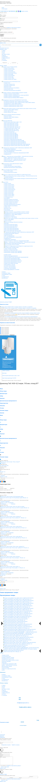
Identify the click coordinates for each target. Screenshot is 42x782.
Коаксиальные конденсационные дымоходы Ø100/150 (15, 143)
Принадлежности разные (9, 215)
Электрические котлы (8, 210)
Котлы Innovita (7, 209)
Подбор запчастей (6, 57)
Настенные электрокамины (9, 265)
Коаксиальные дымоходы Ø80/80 (11, 134)
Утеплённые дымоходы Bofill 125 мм (11, 130)
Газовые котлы (7, 206)
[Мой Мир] (3, 481)
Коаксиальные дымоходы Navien (10, 224)
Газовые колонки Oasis (8, 193)
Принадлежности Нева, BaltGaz (10, 217)
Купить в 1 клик (4, 476)
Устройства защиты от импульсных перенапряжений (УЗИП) (16, 240)
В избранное (3, 503)
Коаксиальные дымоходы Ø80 (10, 133)
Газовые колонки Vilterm (9, 195)
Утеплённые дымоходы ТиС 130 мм (11, 129)
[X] (5, 481)
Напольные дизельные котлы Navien (11, 200)
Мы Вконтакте (5, 278)
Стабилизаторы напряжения (10, 239)
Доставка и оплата (6, 54)
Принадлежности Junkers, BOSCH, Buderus (12, 214)
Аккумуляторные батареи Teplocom (11, 233)
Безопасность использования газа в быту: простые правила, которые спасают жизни (22, 313)
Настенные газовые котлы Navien (11, 201)
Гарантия (4, 55)
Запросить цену (4, 780)
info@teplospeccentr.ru (23, 702)
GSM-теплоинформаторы (9, 235)
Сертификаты (5, 56)
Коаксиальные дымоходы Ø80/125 (11, 138)
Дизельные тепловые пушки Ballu (11, 249)
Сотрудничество (5, 276)
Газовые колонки (5, 655)
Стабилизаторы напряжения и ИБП (9, 663)
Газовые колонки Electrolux (9, 189)
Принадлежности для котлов (8, 658)
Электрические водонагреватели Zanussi (12, 262)
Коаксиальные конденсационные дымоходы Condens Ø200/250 (17, 144)
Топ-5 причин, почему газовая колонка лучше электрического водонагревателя (21, 316)
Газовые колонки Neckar (9, 190)
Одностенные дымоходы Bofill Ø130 (11, 229)
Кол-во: (2, 477)
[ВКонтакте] (0, 481)
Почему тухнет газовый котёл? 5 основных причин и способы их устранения (20, 308)
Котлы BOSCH (7, 198)
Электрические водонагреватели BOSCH (12, 259)
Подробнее (7, 501)
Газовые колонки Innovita (9, 188)
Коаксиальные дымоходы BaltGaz (11, 225)
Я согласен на (11, 27)
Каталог (3, 51)
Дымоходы (4, 662)
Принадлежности (7, 238)
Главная (3, 50)
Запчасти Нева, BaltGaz (9, 219)
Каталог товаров (3, 65)
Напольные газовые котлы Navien (11, 199)
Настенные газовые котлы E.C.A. (10, 203)
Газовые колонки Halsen (9, 187)
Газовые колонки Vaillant (9, 194)
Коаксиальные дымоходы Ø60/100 (11, 135)
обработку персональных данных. (14, 27)
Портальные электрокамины (10, 268)
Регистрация (4, 8)
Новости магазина (5, 327)
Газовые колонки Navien (9, 184)
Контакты (4, 59)
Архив (3, 670)
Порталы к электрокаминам (10, 267)
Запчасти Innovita (7, 220)
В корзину (3, 475)
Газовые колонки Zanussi (9, 185)
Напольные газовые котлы (9, 85)
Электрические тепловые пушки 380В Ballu (13, 252)
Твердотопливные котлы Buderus (10, 205)
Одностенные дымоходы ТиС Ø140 (11, 125)
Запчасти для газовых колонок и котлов (10, 660)
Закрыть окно (3, 42)
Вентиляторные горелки (7, 666)
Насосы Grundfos (5, 667)
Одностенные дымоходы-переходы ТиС (12, 126)
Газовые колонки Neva (8, 192)
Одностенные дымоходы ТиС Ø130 (11, 124)
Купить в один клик (5, 766)
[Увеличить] (10, 461)
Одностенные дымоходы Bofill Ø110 (11, 228)
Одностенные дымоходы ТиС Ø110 (11, 123)
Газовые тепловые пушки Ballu (10, 248)
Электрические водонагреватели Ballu (12, 258)
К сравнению (10, 502)
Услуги (3, 52)
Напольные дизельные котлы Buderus (11, 87)
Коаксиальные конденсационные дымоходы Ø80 (14, 140)
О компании (4, 60)
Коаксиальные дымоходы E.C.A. (10, 227)
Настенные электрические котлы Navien (12, 204)
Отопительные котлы (6, 656)
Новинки (4, 271)
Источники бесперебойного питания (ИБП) (13, 237)
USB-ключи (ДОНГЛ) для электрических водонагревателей (16, 257)
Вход (3, 7)
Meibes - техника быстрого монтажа (9, 665)
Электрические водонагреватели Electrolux (13, 260)
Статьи (3, 275)
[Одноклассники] (2, 481)
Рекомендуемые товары (7, 274)
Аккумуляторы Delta (8, 234)
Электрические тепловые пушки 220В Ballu (13, 251)
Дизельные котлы (7, 208)
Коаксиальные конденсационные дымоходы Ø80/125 (15, 141)
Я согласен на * (11, 765)
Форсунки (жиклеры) (6, 661)
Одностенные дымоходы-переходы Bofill (12, 230)
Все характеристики (4, 465)
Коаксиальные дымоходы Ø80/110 (11, 136)
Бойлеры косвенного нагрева (8, 657)
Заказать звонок (24, 11)
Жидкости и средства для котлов (9, 668)
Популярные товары (6, 273)
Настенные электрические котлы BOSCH (12, 90)
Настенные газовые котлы (9, 84)
